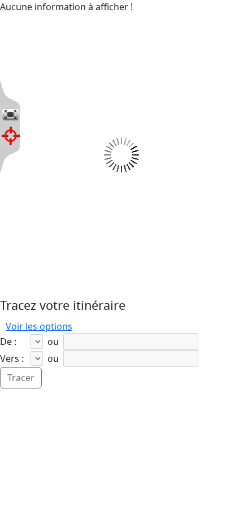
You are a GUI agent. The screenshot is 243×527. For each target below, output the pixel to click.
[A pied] (84, 326)
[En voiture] (79, 326)
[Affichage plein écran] (10, 115)
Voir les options (39, 326)
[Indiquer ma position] (10, 136)
